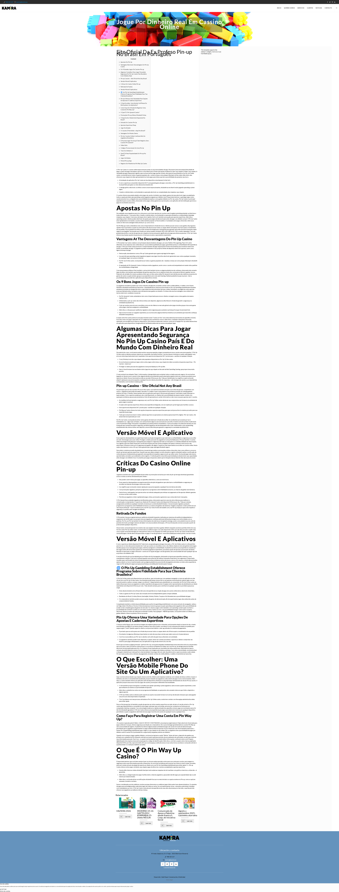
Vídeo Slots (124, 145)
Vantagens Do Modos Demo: (129, 133)
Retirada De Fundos (127, 87)
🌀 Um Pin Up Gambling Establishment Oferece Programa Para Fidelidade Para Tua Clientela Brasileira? (134, 94)
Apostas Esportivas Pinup (128, 125)
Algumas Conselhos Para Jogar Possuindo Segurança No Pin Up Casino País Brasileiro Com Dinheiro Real (134, 74)
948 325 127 (9, 2)
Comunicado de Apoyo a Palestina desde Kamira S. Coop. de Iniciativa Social (166, 815)
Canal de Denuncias (169, 867)
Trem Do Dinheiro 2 (127, 151)
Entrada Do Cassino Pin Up (129, 122)
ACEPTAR (3, 889)
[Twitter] (330, 2)
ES (336, 8)
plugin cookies (130, 886)
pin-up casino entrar (148, 222)
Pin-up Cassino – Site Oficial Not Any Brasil (134, 78)
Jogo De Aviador (126, 128)
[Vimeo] (332, 2)
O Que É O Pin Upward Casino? (130, 112)
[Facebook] (327, 2)
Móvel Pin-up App (126, 161)
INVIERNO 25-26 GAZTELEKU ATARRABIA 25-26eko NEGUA (145, 814)
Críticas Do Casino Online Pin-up (130, 84)
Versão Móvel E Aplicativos (129, 89)
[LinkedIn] (335, 2)
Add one (214, 52)
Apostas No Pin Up (126, 62)
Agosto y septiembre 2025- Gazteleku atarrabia (187, 813)
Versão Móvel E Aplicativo (129, 81)
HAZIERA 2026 (123, 811)
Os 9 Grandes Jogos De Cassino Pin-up (132, 69)
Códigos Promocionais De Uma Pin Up (132, 148)
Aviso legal (169, 880)
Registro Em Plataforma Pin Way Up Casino (134, 163)
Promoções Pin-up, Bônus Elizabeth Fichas (133, 115)
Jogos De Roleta (125, 158)
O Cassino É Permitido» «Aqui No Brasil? (133, 130)
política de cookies (102, 886)
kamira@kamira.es (22, 2)
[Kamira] (9, 8)
